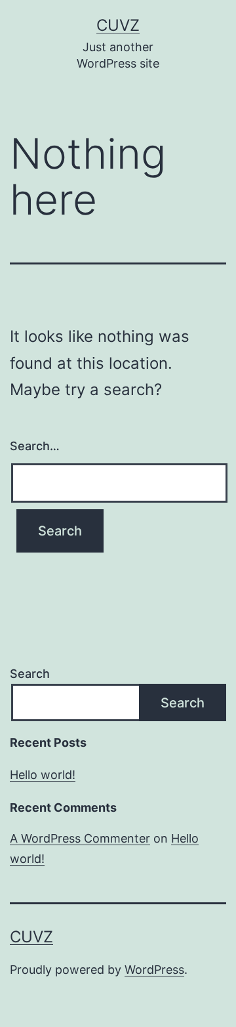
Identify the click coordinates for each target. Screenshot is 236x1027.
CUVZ (118, 25)
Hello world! (42, 775)
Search (30, 674)
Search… (35, 446)
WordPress (154, 969)
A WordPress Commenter (80, 838)
